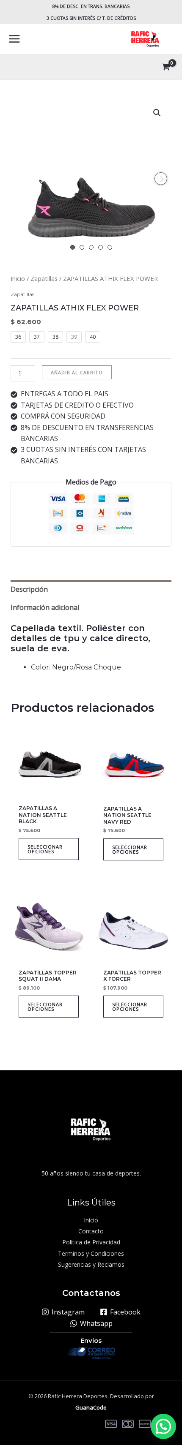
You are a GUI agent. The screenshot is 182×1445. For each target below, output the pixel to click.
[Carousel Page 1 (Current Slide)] (72, 247)
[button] (157, 112)
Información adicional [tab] (45, 607)
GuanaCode (91, 1407)
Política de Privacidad (91, 1242)
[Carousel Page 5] (110, 247)
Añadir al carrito (77, 372)
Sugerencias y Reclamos (91, 1264)
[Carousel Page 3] (91, 247)
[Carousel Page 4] (100, 247)
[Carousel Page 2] (82, 247)
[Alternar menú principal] (14, 39)
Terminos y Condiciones (91, 1253)
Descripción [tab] (29, 589)
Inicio (18, 278)
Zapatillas (44, 278)
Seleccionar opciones (45, 849)
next (160, 178)
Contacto (91, 1231)
